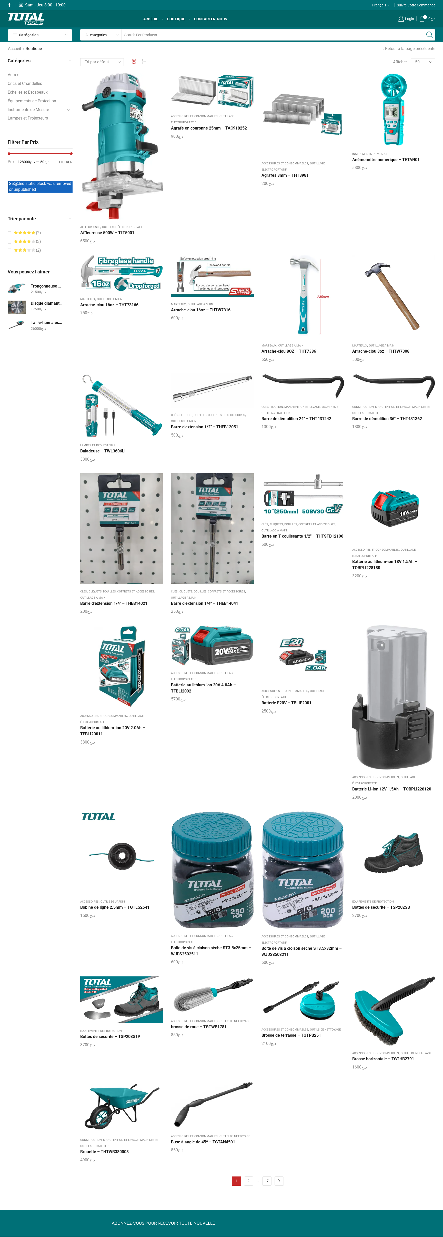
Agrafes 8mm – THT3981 (285, 175)
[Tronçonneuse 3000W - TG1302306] (17, 288)
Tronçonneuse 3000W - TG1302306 (47, 286)
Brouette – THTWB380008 (104, 1151)
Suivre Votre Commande (416, 5)
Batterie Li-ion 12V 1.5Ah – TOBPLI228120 (391, 789)
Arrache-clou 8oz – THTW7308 (380, 351)
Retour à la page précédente (410, 48)
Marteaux (87, 299)
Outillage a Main (109, 299)
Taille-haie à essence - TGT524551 (47, 322)
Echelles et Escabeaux (28, 92)
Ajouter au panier (207, 92)
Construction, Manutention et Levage (290, 407)
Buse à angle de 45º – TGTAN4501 (203, 1142)
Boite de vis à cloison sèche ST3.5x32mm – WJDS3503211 (301, 951)
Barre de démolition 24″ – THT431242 (296, 418)
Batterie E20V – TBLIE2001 (286, 702)
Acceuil (150, 19)
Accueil (14, 48)
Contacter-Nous (210, 19)
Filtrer (66, 162)
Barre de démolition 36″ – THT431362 (387, 418)
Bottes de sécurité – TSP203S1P (110, 1036)
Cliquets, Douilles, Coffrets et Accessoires (212, 415)
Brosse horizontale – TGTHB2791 (383, 1058)
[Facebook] (9, 5)
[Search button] (429, 34)
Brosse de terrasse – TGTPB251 (291, 1035)
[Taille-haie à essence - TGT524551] (17, 324)
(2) (38, 232)
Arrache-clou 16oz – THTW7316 (200, 310)
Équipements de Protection (373, 901)
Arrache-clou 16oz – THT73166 (109, 304)
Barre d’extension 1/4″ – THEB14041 (204, 603)
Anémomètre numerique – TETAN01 (386, 159)
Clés (174, 415)
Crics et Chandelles (25, 83)
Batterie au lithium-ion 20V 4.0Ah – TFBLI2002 (203, 688)
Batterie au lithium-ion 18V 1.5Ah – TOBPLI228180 (384, 564)
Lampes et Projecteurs (97, 445)
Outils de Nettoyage (234, 1021)
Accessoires (89, 901)
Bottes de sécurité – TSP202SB (381, 907)
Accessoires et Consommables (194, 116)
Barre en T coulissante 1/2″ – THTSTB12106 (302, 536)
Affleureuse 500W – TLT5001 (107, 232)
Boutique (176, 19)
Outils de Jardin (112, 901)
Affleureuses (90, 227)
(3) (38, 241)
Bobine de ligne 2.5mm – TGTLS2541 (114, 907)
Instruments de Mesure (370, 154)
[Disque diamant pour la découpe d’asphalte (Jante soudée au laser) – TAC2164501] (17, 307)
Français (379, 5)
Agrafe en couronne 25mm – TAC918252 (209, 128)
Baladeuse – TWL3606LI (103, 451)
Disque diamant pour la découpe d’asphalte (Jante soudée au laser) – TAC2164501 (47, 303)
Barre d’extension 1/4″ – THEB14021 (113, 603)
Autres (13, 74)
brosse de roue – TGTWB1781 (199, 1026)
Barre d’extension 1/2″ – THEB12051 (204, 426)
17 (267, 1181)
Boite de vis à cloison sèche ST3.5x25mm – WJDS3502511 (211, 950)
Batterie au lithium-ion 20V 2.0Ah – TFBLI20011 (112, 730)
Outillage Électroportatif (122, 227)
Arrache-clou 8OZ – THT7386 (288, 351)
